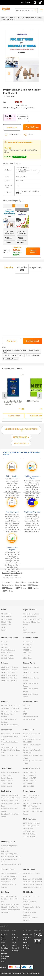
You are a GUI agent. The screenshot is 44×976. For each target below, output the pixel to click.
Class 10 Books (6, 619)
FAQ (2, 937)
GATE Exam (27, 647)
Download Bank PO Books (10, 795)
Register (28, 2)
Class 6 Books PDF (29, 778)
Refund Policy (3, 960)
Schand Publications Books (10, 773)
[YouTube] (41, 935)
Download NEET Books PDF (32, 879)
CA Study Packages (7, 655)
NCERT (3, 630)
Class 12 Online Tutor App (10, 904)
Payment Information (5, 955)
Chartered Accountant (30, 717)
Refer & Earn (27, 934)
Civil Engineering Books (9, 854)
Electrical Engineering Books (10, 856)
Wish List (26, 945)
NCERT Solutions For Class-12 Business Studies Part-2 (8, 591)
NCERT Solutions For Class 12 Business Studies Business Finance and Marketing (21, 582)
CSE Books (5, 851)
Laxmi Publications (22, 168)
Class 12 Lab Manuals (10, 359)
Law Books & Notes (29, 633)
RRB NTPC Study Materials (32, 803)
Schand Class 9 (6, 783)
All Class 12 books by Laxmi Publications (27, 171)
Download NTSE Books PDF (32, 882)
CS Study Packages (7, 658)
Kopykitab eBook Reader (15, 942)
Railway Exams (28, 642)
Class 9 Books (6, 622)
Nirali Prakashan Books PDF (10, 734)
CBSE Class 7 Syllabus (9, 681)
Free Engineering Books (31, 614)
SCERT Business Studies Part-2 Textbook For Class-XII (34, 585)
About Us (4, 934)
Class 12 (19, 18)
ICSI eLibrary (15, 936)
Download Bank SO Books (10, 800)
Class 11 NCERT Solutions (10, 708)
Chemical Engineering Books (11, 864)
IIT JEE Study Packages (31, 826)
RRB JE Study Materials (31, 795)
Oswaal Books (6, 625)
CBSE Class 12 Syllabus (9, 667)
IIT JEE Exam (27, 650)
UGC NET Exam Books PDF (10, 874)
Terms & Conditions (4, 946)
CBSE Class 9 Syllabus (9, 675)
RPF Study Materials (30, 806)
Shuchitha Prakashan (8, 650)
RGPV (25, 630)
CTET (25, 714)
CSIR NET (26, 708)
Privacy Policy (3, 941)
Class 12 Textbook (33, 355)
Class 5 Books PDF (29, 781)
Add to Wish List (14, 135)
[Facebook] (36, 935)
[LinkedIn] (36, 941)
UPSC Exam (27, 658)
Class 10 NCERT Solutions (10, 711)
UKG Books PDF (28, 786)
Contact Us (3, 926)
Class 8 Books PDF (29, 773)
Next (39, 395)
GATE (25, 711)
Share (31, 135)
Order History (25, 941)
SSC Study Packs (29, 831)
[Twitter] (39, 935)
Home (3, 18)
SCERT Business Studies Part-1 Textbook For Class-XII (8, 588)
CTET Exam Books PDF (9, 876)
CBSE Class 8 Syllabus (9, 678)
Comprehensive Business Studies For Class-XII (34, 582)
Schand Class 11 (6, 778)
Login (22, 2)
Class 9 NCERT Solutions (9, 725)
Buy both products (33, 251)
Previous (4, 395)
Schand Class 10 (7, 781)
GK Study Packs (28, 828)
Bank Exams (27, 644)
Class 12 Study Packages (31, 823)
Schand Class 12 (7, 775)
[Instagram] (39, 941)
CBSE (3, 627)
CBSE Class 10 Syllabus (9, 672)
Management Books (30, 617)
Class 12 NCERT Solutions (10, 706)
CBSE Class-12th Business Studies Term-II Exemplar (34, 588)
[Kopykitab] (5, 9)
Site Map (15, 951)
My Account (27, 937)
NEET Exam (27, 653)
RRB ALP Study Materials (31, 809)
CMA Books (5, 647)
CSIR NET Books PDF (8, 879)
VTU (24, 627)
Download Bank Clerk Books (10, 798)
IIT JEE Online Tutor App (9, 896)
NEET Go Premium (32, 401)
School (11, 18)
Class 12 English (17, 355)
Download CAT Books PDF (32, 887)
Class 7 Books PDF (29, 775)
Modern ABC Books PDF (9, 755)
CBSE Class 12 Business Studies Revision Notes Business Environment (8, 582)
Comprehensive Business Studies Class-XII (21, 585)
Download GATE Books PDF (32, 884)
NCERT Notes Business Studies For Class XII (21, 588)
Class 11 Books (6, 617)
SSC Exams (27, 655)
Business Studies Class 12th (8, 585)
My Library (26, 948)
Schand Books (6, 653)
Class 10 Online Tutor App (10, 907)
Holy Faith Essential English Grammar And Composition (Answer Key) (12, 402)
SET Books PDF (6, 882)
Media (3, 951)
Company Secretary (29, 719)
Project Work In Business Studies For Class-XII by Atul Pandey (21, 351)
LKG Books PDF (28, 783)
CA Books (4, 642)
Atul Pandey (20, 181)
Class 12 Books (6, 614)
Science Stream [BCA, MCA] (32, 619)
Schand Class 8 (6, 786)
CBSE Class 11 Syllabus (9, 670)
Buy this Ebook (14, 416)
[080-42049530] (35, 2)
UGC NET (26, 706)
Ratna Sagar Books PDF (9, 747)
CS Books (4, 644)
